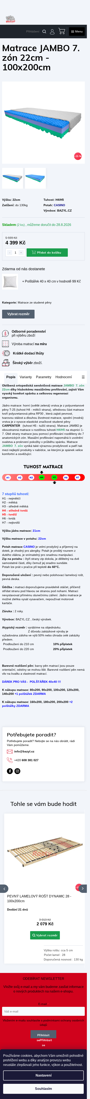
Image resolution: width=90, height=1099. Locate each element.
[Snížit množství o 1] (9, 252)
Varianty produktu (18, 314)
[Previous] (4, 889)
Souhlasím (43, 1088)
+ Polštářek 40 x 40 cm (51, 281)
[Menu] (77, 31)
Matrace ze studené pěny (34, 302)
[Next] (82, 889)
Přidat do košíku (49, 252)
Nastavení (43, 1075)
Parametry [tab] (43, 377)
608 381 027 (26, 760)
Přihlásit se (43, 1035)
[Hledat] (44, 31)
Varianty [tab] (26, 377)
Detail (45, 935)
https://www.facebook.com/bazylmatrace (10, 771)
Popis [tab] (10, 377)
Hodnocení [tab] (63, 377)
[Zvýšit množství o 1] (21, 252)
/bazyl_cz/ (17, 771)
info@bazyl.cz (24, 751)
